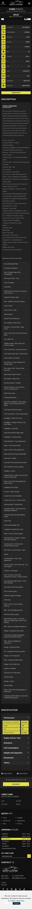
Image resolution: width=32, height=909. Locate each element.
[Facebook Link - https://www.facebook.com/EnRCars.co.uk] (3, 889)
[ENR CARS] (16, 3)
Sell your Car (6, 821)
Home (5, 818)
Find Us (19, 823)
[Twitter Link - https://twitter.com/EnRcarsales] (7, 889)
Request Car (21, 821)
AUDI (3, 801)
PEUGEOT (4, 804)
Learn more (20, 901)
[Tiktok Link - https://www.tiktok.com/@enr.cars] (24, 889)
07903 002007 (19, 876)
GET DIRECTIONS (7, 853)
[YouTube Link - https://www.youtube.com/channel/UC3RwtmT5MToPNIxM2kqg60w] (15, 889)
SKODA (18, 804)
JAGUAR (18, 801)
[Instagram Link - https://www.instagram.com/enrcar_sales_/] (11, 889)
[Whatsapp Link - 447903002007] (19, 889)
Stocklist (19, 818)
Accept (16, 903)
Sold (4, 823)
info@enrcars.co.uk (20, 878)
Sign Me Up (16, 784)
